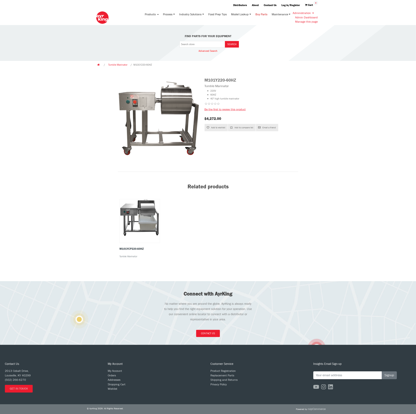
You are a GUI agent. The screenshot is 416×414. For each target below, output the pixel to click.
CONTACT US (208, 333)
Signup (389, 375)
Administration (302, 13)
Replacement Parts (222, 375)
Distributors (240, 5)
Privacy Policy (218, 384)
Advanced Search (208, 51)
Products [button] (150, 14)
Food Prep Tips (217, 14)
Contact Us (270, 5)
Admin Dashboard (306, 17)
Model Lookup (240, 14)
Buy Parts (261, 14)
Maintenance (280, 14)
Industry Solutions (190, 14)
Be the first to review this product (225, 109)
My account (115, 371)
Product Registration (223, 371)
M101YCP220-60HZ (131, 249)
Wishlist (112, 389)
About (255, 5)
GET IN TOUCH (19, 389)
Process (167, 14)
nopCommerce (317, 409)
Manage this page (306, 22)
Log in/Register (290, 5)
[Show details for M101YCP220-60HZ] (140, 217)
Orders (112, 375)
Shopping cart (116, 384)
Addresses (114, 380)
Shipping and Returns (224, 380)
